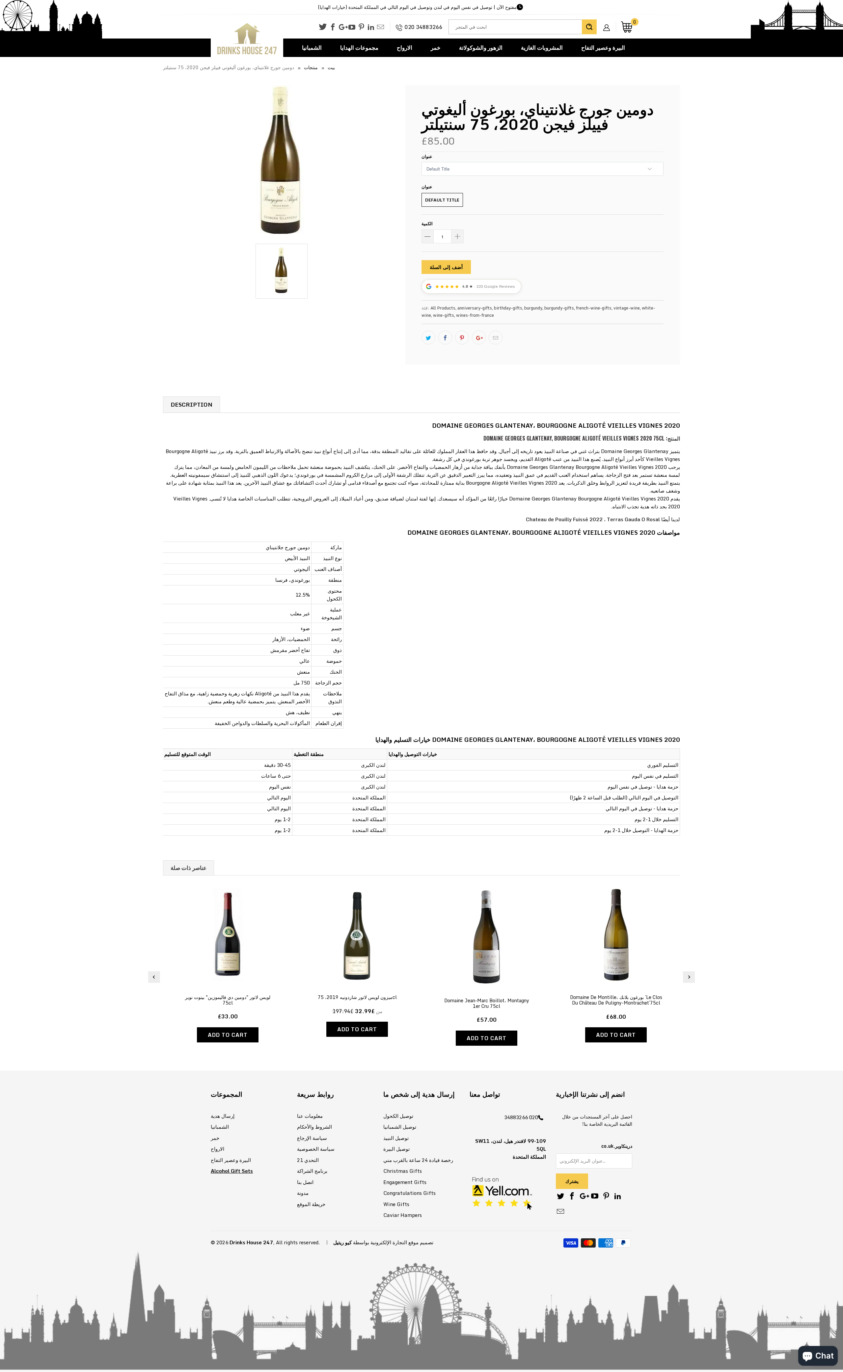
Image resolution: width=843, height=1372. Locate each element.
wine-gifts (443, 315)
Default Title (442, 199)
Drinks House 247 (251, 1242)
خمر (436, 47)
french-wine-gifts (594, 307)
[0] (626, 27)
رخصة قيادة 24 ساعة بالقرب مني (418, 1160)
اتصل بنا (305, 1182)
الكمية (427, 223)
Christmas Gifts (402, 1171)
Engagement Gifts (404, 1182)
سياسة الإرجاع (312, 1138)
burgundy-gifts (559, 307)
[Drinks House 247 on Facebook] (332, 27)
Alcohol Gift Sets (232, 1171)
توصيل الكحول (398, 1116)
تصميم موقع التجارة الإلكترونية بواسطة (393, 1242)
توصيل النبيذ (396, 1138)
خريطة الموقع (311, 1204)
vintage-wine (626, 307)
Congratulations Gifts (409, 1193)
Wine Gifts (396, 1204)
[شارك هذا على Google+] (479, 337)
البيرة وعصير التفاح (603, 47)
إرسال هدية (222, 1116)
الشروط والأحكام (314, 1127)
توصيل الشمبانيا (399, 1127)
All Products (442, 307)
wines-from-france (475, 315)
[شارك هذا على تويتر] (428, 337)
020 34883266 (423, 27)
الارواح (404, 47)
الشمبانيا (312, 47)
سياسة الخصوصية (316, 1149)
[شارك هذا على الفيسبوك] (445, 337)
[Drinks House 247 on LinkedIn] (370, 27)
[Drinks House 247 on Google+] (342, 27)
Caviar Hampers (402, 1215)
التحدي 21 (308, 1160)
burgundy (533, 307)
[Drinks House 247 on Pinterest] (361, 27)
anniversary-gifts (474, 307)
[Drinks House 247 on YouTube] (351, 27)
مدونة (303, 1193)
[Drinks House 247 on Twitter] (323, 26)
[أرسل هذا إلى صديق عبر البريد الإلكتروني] (496, 337)
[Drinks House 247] (247, 39)
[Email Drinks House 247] (380, 27)
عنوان (427, 156)
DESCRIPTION (191, 404)
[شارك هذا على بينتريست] (462, 337)
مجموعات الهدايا (359, 47)
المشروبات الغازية (542, 47)
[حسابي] (608, 22)
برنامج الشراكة (312, 1171)
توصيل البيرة (396, 1149)
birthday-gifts (508, 307)
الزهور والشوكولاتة (481, 47)
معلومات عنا (310, 1116)
